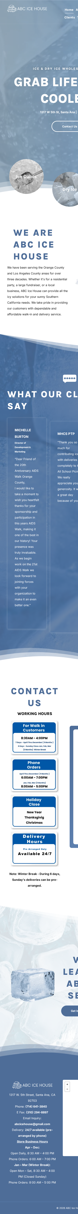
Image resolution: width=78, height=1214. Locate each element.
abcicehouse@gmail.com (32, 1124)
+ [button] (67, 1084)
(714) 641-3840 (36, 1106)
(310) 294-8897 (37, 1112)
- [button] (67, 1089)
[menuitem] (68, 9)
